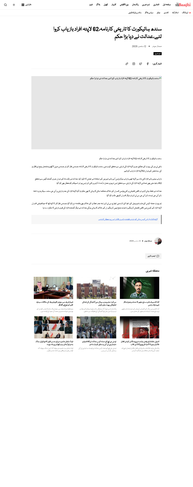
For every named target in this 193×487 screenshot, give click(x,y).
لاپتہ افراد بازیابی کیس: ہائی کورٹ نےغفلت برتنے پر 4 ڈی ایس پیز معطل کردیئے (127, 219)
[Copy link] (126, 63)
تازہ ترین (156, 4)
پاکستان (135, 4)
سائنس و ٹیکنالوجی (135, 12)
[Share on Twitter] (140, 63)
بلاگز (98, 4)
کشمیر (166, 12)
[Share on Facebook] (147, 63)
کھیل (106, 4)
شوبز (91, 4)
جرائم (158, 12)
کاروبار (114, 4)
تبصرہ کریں (151, 256)
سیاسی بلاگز (149, 12)
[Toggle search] (5, 5)
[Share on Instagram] (133, 63)
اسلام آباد (175, 12)
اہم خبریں (146, 4)
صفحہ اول (167, 4)
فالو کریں (28, 4)
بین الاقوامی (124, 4)
